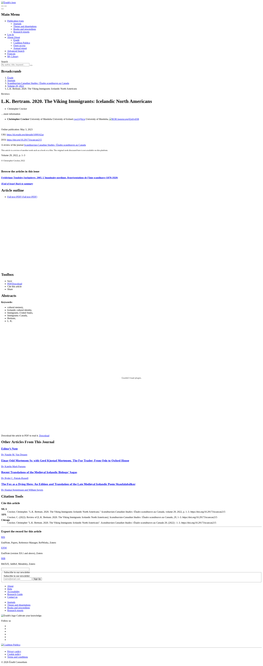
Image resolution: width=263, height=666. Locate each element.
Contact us (12, 597)
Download (44, 435)
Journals (17, 23)
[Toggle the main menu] (2, 8)
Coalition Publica (21, 43)
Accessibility (13, 591)
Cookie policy (14, 654)
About (17, 37)
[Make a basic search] (2, 6)
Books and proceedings (24, 29)
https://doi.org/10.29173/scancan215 (24, 139)
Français (11, 53)
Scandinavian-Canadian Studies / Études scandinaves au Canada (38, 83)
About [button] (10, 37)
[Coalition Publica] (10, 645)
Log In (10, 34)
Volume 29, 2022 (15, 86)
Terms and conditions (17, 657)
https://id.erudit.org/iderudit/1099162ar (25, 134)
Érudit (16, 40)
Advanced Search (15, 51)
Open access (19, 45)
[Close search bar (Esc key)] (5, 6)
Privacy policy (14, 651)
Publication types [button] (15, 21)
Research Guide (15, 594)
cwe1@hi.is (79, 119)
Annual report (20, 48)
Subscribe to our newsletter (17, 576)
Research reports (21, 32)
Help (9, 589)
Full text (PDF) (14, 196)
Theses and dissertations (25, 26)
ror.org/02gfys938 (130, 119)
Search (4, 61)
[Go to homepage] (8, 2)
